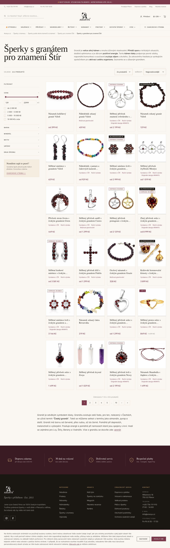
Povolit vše (159, 539)
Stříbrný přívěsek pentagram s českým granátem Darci (119, 219)
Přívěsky (40, 27)
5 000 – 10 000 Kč (14, 115)
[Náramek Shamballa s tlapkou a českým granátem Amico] (152, 354)
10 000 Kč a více (13, 119)
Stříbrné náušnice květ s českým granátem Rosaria (120, 167)
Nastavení (143, 539)
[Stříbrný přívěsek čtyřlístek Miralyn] (152, 148)
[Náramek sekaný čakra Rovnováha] (91, 302)
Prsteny (99, 27)
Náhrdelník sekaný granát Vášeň (87, 115)
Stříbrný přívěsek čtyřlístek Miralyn (148, 167)
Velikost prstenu (121, 500)
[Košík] (165, 16)
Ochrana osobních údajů (125, 517)
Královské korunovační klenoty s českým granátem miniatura (150, 271)
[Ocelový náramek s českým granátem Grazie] (121, 252)
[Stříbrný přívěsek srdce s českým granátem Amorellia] (121, 302)
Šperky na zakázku (95, 496)
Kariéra (90, 509)
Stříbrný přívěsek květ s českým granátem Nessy (121, 373)
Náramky (85, 27)
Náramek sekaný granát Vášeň (151, 115)
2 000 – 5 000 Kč (14, 112)
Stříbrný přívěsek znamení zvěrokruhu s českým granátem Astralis (120, 115)
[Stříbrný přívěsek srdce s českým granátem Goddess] (60, 354)
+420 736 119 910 (12, 6)
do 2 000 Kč (12, 108)
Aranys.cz (7, 33)
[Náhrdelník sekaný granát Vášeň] (91, 96)
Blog (150, 6)
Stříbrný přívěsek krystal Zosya (90, 373)
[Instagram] (6, 518)
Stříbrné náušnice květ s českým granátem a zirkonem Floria (59, 321)
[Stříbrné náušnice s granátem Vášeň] (60, 148)
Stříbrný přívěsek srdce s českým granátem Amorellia (121, 321)
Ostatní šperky (116, 27)
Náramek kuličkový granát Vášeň (57, 115)
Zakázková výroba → (16, 173)
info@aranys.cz (29, 6)
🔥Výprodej (11, 27)
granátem (140, 59)
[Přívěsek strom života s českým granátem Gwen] (60, 200)
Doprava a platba (140, 6)
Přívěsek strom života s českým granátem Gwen (59, 219)
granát (117, 430)
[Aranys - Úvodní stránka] (85, 17)
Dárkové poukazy (122, 509)
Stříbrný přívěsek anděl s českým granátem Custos (90, 219)
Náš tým (90, 492)
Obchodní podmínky (123, 513)
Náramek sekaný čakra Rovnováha (89, 321)
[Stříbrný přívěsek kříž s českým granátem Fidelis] (91, 252)
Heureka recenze (160, 6)
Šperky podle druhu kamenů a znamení (41, 33)
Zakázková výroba (155, 27)
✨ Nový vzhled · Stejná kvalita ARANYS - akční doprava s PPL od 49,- (85, 2)
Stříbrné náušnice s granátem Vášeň (57, 167)
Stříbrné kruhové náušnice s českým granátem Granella (56, 271)
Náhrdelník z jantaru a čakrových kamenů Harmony (89, 167)
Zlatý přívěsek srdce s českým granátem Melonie (150, 219)
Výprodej (63, 517)
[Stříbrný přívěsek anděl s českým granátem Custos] (91, 200)
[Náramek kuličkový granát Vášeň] (60, 96)
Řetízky (71, 27)
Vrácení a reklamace (123, 496)
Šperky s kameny (19, 33)
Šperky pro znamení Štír (66, 33)
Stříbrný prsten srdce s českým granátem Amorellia (150, 321)
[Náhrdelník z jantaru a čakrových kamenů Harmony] (91, 148)
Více (131, 27)
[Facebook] (12, 518)
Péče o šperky (120, 504)
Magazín (90, 500)
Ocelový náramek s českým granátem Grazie (121, 271)
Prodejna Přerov (126, 6)
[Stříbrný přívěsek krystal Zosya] (91, 354)
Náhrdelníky (56, 27)
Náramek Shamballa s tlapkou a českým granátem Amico (150, 373)
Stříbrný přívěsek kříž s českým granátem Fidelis (90, 271)
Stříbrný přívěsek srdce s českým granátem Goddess (59, 373)
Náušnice (25, 27)
